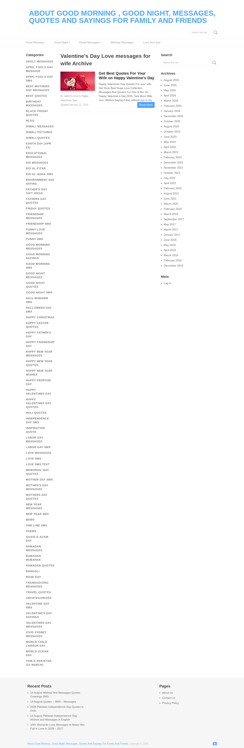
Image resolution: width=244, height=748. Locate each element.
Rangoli (33, 571)
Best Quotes (36, 95)
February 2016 (173, 260)
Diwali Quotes (38, 137)
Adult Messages (39, 61)
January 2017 (172, 234)
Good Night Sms (39, 292)
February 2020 (173, 208)
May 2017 (170, 224)
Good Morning (35, 42)
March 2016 (171, 255)
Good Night (62, 42)
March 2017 (171, 229)
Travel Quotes (38, 592)
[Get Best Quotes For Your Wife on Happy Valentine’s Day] (77, 81)
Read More (146, 104)
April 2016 (170, 250)
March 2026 (171, 100)
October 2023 (172, 131)
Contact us (168, 697)
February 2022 (173, 188)
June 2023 (170, 136)
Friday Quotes (38, 208)
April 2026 (170, 95)
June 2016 (170, 239)
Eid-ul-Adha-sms (39, 174)
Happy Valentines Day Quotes (38, 403)
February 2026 (173, 105)
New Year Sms (37, 513)
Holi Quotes (36, 412)
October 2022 (172, 172)
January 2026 (172, 110)
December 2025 (173, 116)
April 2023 (170, 147)
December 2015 (173, 265)
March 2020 (171, 203)
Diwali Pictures (39, 132)
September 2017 (174, 219)
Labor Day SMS (38, 447)
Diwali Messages (90, 42)
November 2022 (173, 167)
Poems (31, 531)
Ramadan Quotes (40, 565)
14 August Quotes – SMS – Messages (53, 701)
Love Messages (38, 452)
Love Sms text (151, 42)
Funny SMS (34, 239)
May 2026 (170, 90)
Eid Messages (37, 162)
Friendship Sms (38, 223)
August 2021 (171, 193)
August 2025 (171, 126)
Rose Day (33, 576)
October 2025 (172, 121)
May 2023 (170, 141)
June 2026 (170, 85)
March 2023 (171, 152)
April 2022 (170, 183)
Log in (167, 283)
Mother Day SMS (39, 479)
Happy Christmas (40, 317)
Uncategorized (38, 597)
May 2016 (170, 244)
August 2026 (171, 80)
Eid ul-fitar (36, 168)
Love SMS (33, 458)
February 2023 (173, 157)
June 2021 (170, 198)
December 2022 (173, 162)
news (30, 519)
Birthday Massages (122, 42)
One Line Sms (36, 525)
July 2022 (169, 177)
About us (167, 692)
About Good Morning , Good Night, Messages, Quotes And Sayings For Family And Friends (122, 16)
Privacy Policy (170, 702)
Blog (30, 120)
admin (67, 96)
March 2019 (171, 214)
